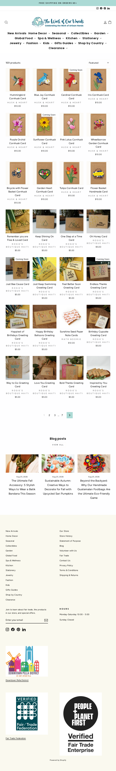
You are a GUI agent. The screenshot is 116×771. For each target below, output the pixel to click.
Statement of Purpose (70, 541)
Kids (46, 43)
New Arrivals (17, 33)
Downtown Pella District (17, 680)
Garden (100, 33)
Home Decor (38, 33)
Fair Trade (64, 555)
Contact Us (65, 560)
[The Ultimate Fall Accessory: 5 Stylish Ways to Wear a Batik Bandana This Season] (22, 463)
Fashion (32, 43)
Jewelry (16, 43)
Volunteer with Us (68, 550)
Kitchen (72, 38)
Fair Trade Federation (16, 738)
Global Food (24, 38)
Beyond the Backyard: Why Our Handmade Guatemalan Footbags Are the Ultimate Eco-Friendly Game (94, 489)
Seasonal (59, 33)
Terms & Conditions (69, 570)
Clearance (57, 48)
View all (58, 445)
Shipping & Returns (69, 575)
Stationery (90, 38)
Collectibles (80, 33)
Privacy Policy (66, 565)
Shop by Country (91, 43)
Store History (66, 536)
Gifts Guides (64, 43)
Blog (62, 546)
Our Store (64, 531)
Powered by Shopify (58, 760)
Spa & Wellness (50, 38)
